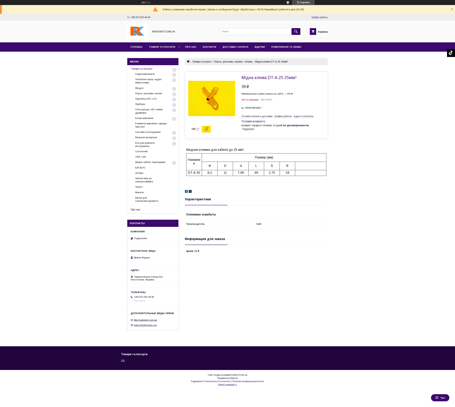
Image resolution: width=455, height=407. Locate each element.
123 (123, 360)
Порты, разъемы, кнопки (228, 61)
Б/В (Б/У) (140, 167)
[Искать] (295, 31)
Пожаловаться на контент (217, 381)
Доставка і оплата (235, 47)
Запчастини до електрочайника (144, 180)
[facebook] (186, 192)
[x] (190, 192)
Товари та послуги (162, 47)
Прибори (140, 104)
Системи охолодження (147, 132)
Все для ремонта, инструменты (145, 144)
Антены (139, 173)
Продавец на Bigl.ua (227, 378)
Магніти (139, 192)
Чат (443, 397)
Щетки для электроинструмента (146, 199)
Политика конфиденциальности (248, 381)
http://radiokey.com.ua (145, 320)
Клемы (249, 61)
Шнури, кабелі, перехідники (150, 162)
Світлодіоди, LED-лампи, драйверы (149, 111)
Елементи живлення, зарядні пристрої (151, 125)
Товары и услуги (201, 61)
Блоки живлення (144, 118)
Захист (139, 187)
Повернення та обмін (286, 47)
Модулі (139, 88)
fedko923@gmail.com (145, 325)
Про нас (190, 47)
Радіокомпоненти (145, 74)
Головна (136, 47)
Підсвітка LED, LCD (146, 98)
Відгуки (260, 47)
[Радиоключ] (137, 37)
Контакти (209, 47)
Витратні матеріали (146, 137)
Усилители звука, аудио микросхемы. (148, 81)
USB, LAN (140, 156)
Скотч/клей (141, 151)
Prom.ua (243, 375)
